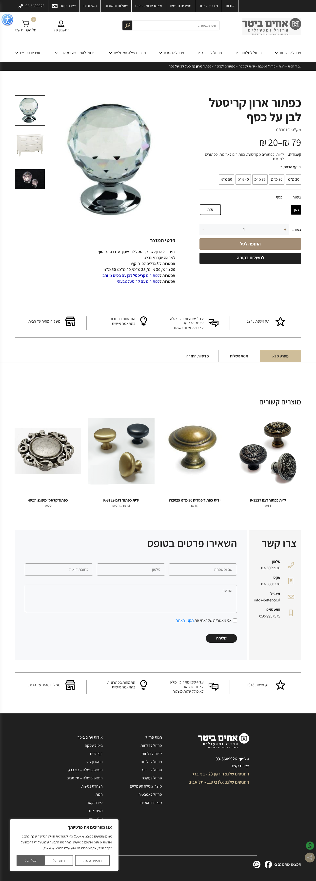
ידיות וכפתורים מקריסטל (265, 154)
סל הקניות (95, 818)
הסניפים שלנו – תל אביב (85, 778)
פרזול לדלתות (290, 52)
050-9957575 (269, 616)
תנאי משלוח (239, 356)
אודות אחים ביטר (90, 737)
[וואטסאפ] (256, 864)
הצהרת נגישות (92, 786)
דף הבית (96, 753)
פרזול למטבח (174, 52)
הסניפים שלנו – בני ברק (85, 769)
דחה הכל (59, 860)
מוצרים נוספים (30, 52)
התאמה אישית (92, 860)
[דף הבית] (271, 28)
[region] (64, 845)
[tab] (280, 356)
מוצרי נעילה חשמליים (130, 52)
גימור (297, 197)
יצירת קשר (240, 766)
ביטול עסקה (94, 745)
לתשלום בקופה (250, 258)
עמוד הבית (294, 66)
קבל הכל (31, 860)
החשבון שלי (94, 761)
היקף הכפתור (290, 167)
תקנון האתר (185, 620)
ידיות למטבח (247, 66)
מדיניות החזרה (197, 356)
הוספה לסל (250, 244)
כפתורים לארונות (232, 154)
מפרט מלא (280, 356)
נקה (210, 209)
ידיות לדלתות (151, 753)
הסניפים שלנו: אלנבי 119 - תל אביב (219, 782)
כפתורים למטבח (225, 66)
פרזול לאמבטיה (150, 794)
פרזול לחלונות (251, 52)
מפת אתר (95, 810)
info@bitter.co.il (267, 600)
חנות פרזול (153, 737)
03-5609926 (270, 568)
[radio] (293, 179)
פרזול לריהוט (212, 52)
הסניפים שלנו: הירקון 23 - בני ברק (220, 774)
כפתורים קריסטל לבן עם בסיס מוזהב (130, 275)
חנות (282, 66)
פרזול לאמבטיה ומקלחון (77, 52)
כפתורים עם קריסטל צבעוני (138, 281)
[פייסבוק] (268, 864)
